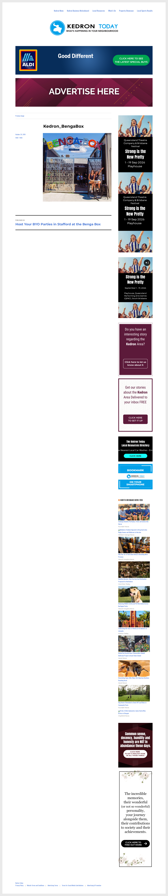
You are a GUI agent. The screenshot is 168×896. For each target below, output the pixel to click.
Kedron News (59, 10)
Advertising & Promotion (94, 885)
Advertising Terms (53, 885)
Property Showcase (126, 10)
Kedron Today (19, 883)
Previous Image (19, 116)
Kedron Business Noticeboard (78, 10)
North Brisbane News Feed (131, 500)
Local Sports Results (145, 10)
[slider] (137, 316)
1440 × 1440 (18, 138)
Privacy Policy (19, 885)
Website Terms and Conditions (35, 885)
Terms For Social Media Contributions (72, 885)
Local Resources (98, 10)
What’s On (112, 10)
